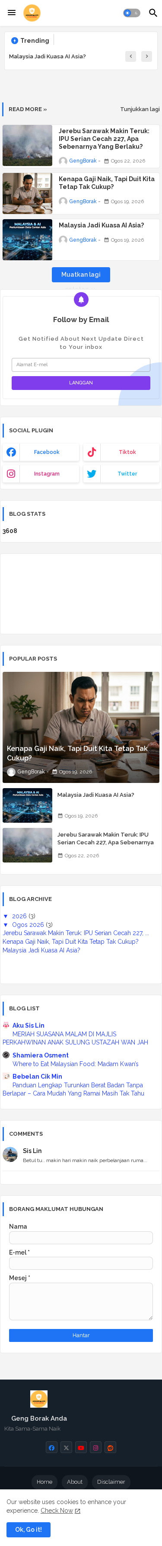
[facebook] (51, 1447)
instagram (47, 474)
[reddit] (110, 1447)
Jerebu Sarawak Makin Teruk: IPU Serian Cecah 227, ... (76, 933)
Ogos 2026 (29, 924)
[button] (131, 13)
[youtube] (81, 1447)
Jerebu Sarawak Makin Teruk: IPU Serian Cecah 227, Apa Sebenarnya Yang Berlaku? (104, 139)
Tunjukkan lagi (140, 109)
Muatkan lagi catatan (81, 276)
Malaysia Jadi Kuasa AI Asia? (47, 56)
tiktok (127, 452)
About (75, 1482)
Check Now (57, 1510)
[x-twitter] (66, 1447)
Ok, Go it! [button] (28, 1529)
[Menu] (11, 13)
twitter (127, 474)
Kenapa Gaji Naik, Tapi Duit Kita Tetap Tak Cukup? (107, 183)
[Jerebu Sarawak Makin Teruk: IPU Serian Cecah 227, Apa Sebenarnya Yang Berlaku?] (27, 845)
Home (44, 1482)
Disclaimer (111, 1482)
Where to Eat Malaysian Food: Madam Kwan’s (76, 1063)
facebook (47, 452)
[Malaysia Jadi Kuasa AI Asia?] (27, 805)
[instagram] (96, 1447)
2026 (20, 916)
